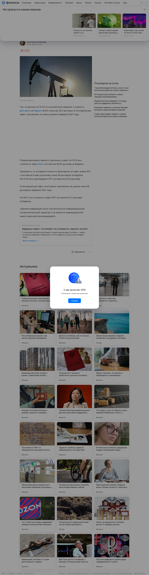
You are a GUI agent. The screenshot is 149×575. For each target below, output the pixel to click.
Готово (74, 301)
